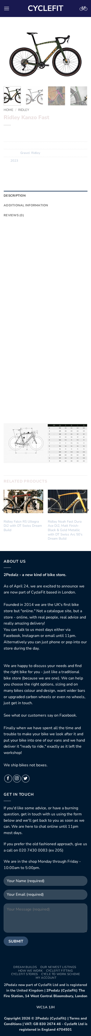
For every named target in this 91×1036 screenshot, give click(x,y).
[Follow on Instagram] (17, 779)
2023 (14, 161)
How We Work (30, 971)
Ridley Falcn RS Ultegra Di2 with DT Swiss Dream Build (23, 525)
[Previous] (11, 54)
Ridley (23, 110)
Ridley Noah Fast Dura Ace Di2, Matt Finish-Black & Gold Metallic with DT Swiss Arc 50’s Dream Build (65, 530)
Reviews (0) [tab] (14, 215)
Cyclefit (45, 8)
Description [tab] (15, 195)
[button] (6, 8)
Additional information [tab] (26, 205)
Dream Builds (25, 967)
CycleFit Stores (24, 974)
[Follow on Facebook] (8, 779)
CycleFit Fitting (59, 971)
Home (8, 110)
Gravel (25, 153)
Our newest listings (58, 967)
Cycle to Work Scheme (60, 974)
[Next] (79, 54)
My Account (46, 978)
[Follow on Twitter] (26, 779)
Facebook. (68, 715)
